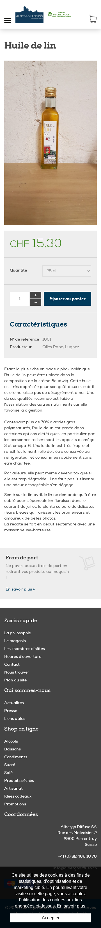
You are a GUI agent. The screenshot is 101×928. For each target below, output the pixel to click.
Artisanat (13, 788)
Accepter (50, 917)
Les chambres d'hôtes (24, 648)
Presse (10, 710)
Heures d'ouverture (22, 656)
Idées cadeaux (17, 796)
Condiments (15, 756)
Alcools (11, 741)
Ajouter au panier (67, 298)
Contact (12, 664)
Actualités (14, 702)
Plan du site (15, 680)
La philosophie (17, 632)
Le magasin (15, 640)
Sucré (9, 764)
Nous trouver (16, 672)
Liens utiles (14, 718)
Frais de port (22, 557)
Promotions (15, 804)
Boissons (12, 749)
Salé (8, 772)
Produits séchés (19, 780)
